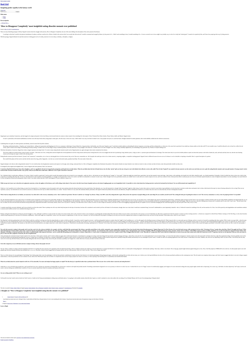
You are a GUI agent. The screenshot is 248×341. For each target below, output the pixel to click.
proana (56, 288)
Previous (3, 23)
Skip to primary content (5, 1)
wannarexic (61, 288)
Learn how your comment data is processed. (25, 337)
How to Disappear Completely (42, 288)
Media (18, 288)
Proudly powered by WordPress (7, 339)
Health (15, 288)
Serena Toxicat (10, 296)
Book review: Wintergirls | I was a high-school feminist (18, 303)
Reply (4, 301)
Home (4, 16)
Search (2, 11)
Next (7, 23)
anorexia (26, 288)
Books (12, 288)
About (4, 17)
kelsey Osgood (52, 288)
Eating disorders (32, 288)
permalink (80, 288)
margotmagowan (15, 29)
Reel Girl (5, 4)
